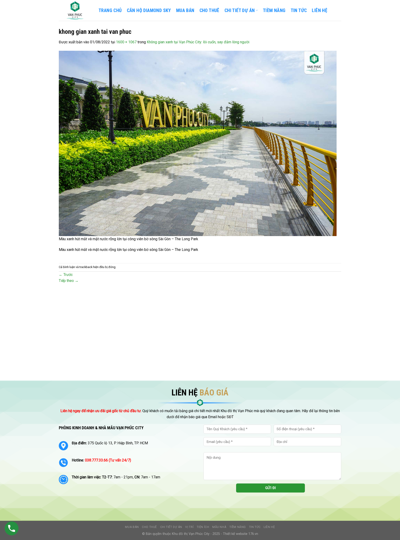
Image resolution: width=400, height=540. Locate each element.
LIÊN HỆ (319, 10)
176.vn (253, 534)
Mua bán (185, 10)
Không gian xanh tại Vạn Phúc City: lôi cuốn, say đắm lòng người (198, 42)
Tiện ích (203, 527)
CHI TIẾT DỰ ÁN (240, 10)
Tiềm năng (237, 527)
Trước (66, 274)
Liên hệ (269, 527)
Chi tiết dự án (171, 527)
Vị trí (189, 527)
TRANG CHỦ (110, 10)
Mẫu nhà (219, 527)
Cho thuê (209, 10)
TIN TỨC (299, 10)
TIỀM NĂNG (274, 10)
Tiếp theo (68, 280)
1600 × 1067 (126, 42)
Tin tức (255, 527)
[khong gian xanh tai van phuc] (198, 143)
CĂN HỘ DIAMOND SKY (149, 10)
